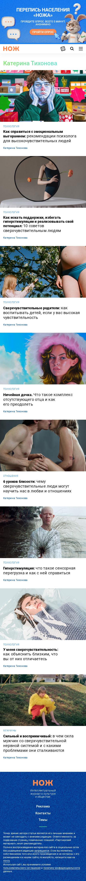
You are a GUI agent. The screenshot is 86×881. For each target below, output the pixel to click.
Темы (43, 820)
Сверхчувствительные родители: (41, 312)
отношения (10, 476)
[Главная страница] (11, 48)
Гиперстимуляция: (39, 570)
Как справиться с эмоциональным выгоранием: (39, 136)
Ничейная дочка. (38, 399)
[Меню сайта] (81, 48)
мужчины (9, 730)
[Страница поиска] (72, 49)
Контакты (43, 813)
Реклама (43, 806)
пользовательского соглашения (22, 868)
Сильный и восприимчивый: (38, 743)
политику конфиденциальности (61, 868)
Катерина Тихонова (15, 147)
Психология (11, 126)
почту (6, 860)
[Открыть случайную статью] (63, 48)
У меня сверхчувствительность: (30, 654)
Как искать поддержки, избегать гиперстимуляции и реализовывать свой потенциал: (38, 224)
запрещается (41, 850)
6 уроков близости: (37, 486)
